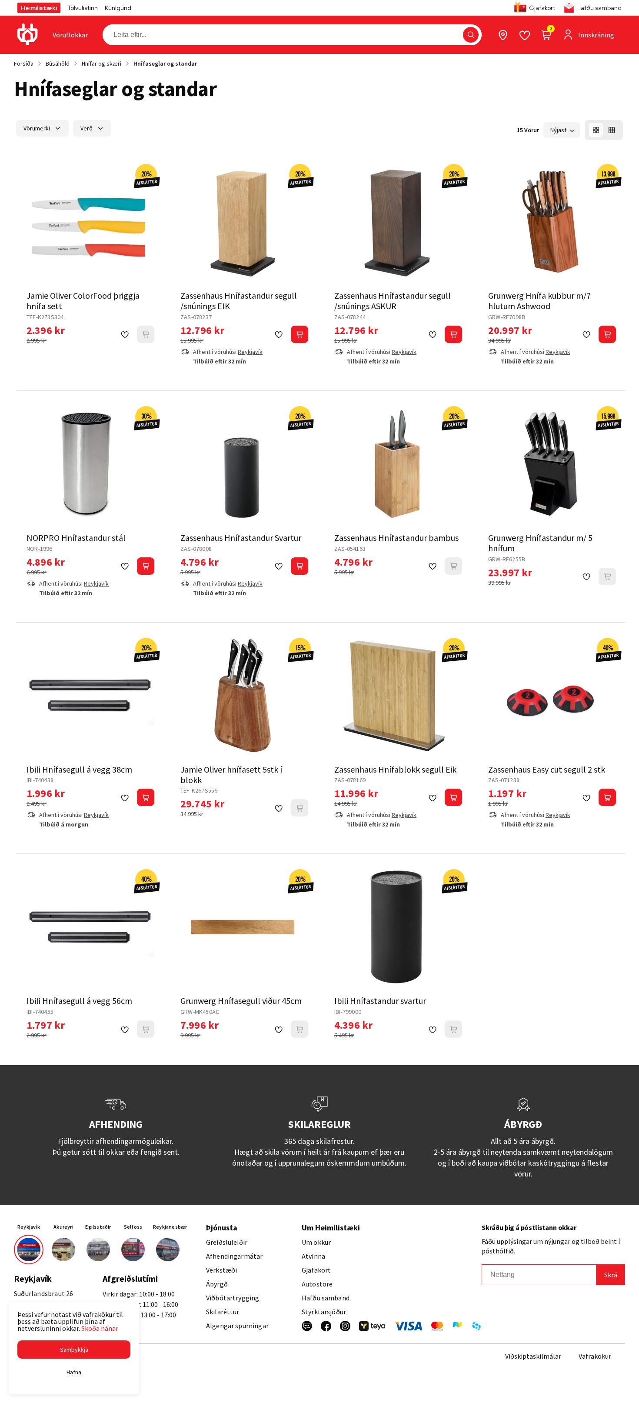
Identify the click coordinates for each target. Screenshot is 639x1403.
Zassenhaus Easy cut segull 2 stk (546, 769)
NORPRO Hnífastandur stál (76, 537)
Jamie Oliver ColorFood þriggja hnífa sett (83, 300)
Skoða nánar (99, 1328)
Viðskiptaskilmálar (533, 1356)
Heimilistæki (39, 8)
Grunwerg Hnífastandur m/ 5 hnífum (540, 542)
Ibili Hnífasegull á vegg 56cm (79, 1000)
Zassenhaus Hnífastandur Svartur (240, 537)
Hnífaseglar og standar (165, 63)
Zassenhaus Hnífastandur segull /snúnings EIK (238, 300)
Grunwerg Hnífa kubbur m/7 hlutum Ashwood (539, 300)
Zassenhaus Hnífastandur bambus (396, 537)
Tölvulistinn (82, 8)
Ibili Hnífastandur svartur (380, 1000)
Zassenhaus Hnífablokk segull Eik (395, 769)
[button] (471, 35)
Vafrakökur (595, 1356)
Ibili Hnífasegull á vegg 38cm (79, 769)
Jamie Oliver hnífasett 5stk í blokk (231, 774)
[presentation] (70, 35)
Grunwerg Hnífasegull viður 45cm (241, 1000)
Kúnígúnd (118, 8)
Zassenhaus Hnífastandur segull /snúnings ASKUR (392, 300)
